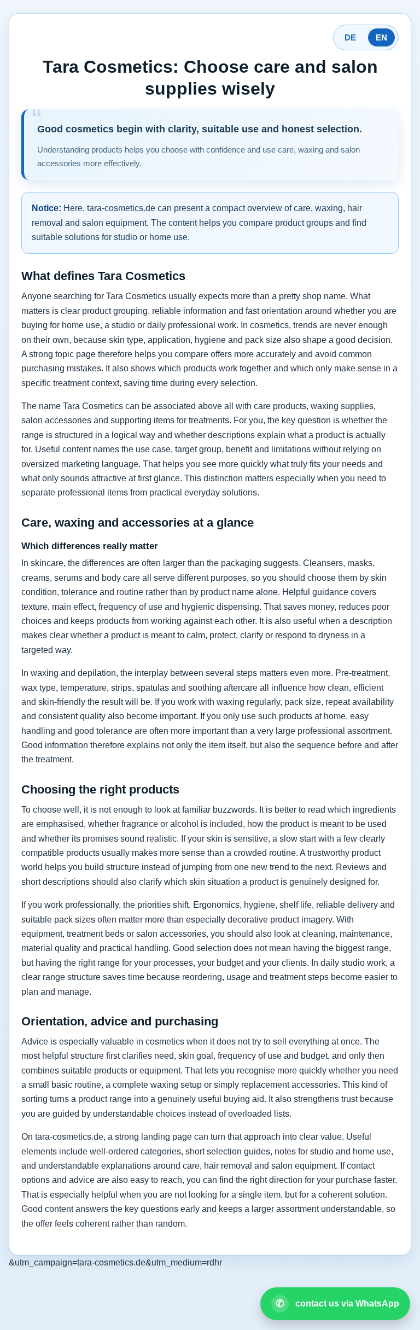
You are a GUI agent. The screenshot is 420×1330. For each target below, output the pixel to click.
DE (350, 37)
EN (381, 37)
